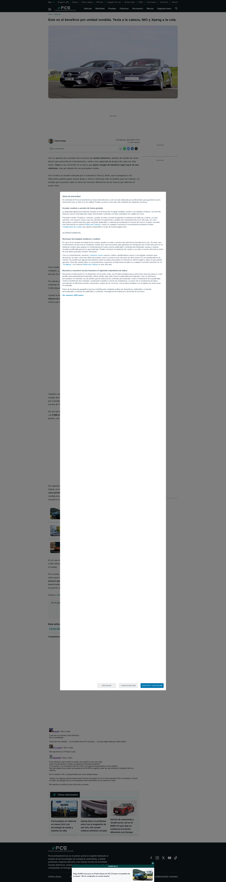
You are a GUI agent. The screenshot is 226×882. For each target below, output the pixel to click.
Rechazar (106, 685)
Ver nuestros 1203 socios (73, 295)
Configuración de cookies (72, 227)
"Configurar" (67, 264)
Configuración (128, 685)
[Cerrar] (152, 863)
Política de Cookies (92, 224)
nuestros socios (96, 255)
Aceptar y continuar (152, 685)
